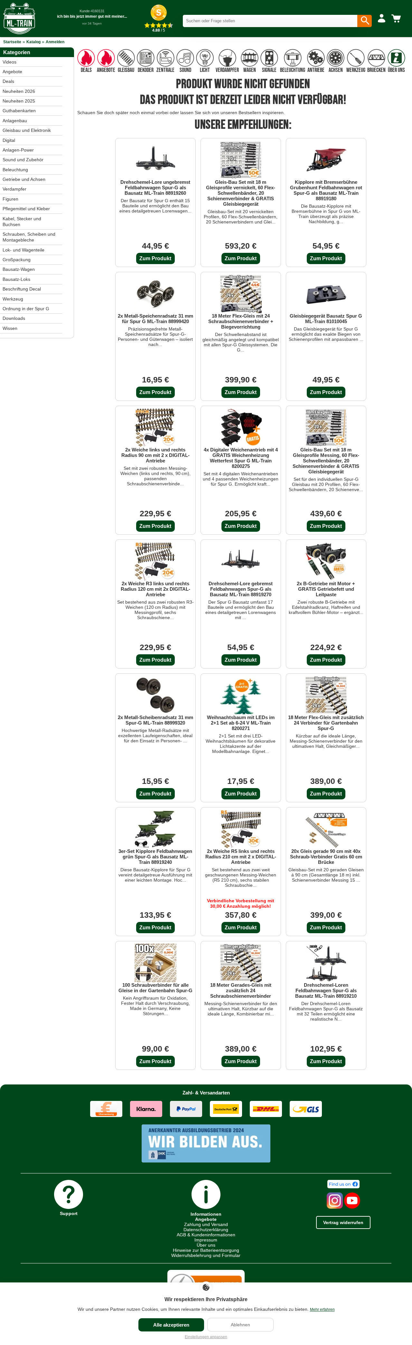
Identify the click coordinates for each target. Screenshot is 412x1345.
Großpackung (17, 259)
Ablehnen (240, 1324)
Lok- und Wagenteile (23, 249)
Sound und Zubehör (23, 159)
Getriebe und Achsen (24, 179)
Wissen (10, 328)
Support (69, 1213)
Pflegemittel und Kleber (26, 208)
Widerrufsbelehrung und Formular (205, 1255)
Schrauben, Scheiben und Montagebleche (29, 237)
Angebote (12, 71)
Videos (9, 61)
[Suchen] (364, 21)
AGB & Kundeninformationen (206, 1234)
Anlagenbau (15, 120)
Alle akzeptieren (171, 1325)
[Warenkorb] (397, 19)
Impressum (205, 1240)
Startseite (12, 42)
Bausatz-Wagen (19, 269)
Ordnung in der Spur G (26, 308)
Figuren (10, 199)
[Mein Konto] (381, 19)
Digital (9, 140)
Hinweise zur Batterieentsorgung (206, 1250)
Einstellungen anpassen (206, 1337)
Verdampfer (14, 189)
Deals (8, 81)
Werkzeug (13, 299)
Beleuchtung (15, 169)
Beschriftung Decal (22, 289)
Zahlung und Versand (206, 1224)
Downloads (14, 318)
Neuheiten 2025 (19, 101)
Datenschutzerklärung (205, 1229)
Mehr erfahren (322, 1309)
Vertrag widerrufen (343, 1222)
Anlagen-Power (18, 150)
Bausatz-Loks (16, 279)
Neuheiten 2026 (19, 91)
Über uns (206, 1245)
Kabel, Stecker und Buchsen (22, 221)
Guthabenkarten (19, 110)
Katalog (33, 42)
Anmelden (55, 42)
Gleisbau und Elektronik (27, 130)
